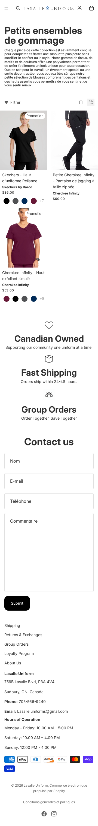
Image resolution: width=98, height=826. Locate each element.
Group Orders (16, 644)
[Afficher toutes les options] (42, 201)
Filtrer (15, 102)
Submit (17, 603)
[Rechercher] (18, 8)
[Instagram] (54, 814)
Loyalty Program (19, 653)
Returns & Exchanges (23, 634)
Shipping (12, 625)
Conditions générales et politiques (49, 802)
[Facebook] (44, 814)
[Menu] (6, 8)
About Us (12, 662)
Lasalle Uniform (36, 785)
